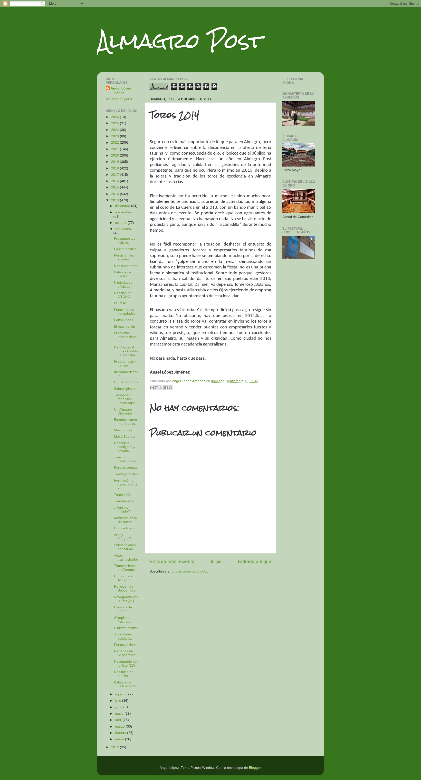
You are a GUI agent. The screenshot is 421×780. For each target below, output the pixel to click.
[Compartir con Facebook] (165, 387)
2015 (115, 187)
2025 (115, 123)
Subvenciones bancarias (125, 547)
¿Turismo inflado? (122, 509)
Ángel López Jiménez (121, 91)
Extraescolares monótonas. (125, 421)
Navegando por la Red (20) (126, 663)
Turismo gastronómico (126, 459)
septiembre (123, 229)
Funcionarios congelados (124, 312)
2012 (115, 747)
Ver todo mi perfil (119, 99)
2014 (115, 194)
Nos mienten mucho (124, 674)
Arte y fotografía (123, 537)
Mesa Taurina (124, 436)
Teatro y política (126, 474)
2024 (115, 130)
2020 (115, 155)
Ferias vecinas (125, 645)
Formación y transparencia (125, 484)
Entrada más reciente (172, 561)
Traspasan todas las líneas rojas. (125, 399)
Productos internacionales (125, 337)
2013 (115, 200)
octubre (121, 223)
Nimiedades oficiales (123, 284)
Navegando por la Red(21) (126, 599)
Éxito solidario (124, 528)
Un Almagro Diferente (123, 411)
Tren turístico (124, 501)
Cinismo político (126, 628)
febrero (121, 733)
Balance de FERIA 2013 (125, 684)
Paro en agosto (126, 467)
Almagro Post (179, 41)
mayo (119, 713)
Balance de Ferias (122, 274)
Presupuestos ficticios (124, 240)
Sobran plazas (125, 389)
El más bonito (124, 326)
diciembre (123, 206)
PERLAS (120, 303)
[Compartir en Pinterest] (170, 387)
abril (119, 720)
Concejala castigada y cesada (124, 447)
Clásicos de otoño (123, 609)
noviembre (123, 212)
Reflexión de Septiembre (124, 588)
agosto (120, 694)
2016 (115, 181)
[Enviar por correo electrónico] (152, 387)
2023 (115, 136)
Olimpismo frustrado (123, 619)
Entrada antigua (254, 561)
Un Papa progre (126, 382)
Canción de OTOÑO (123, 295)
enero (120, 739)
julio (118, 700)
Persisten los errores (124, 257)
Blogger (255, 768)
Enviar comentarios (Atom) (192, 571)
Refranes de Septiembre (124, 653)
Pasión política (125, 249)
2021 (115, 149)
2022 (115, 142)
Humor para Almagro (123, 578)
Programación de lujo (125, 363)
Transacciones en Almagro (125, 568)
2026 (115, 117)
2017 (115, 175)
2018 (115, 168)
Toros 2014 (123, 495)
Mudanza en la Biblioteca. (125, 520)
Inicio (216, 561)
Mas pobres (123, 430)
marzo (120, 726)
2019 (115, 162)
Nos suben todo (126, 266)
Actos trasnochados (126, 557)
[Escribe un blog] (156, 387)
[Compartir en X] (161, 387)
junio (119, 707)
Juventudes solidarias (123, 636)
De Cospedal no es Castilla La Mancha (126, 351)
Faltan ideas (123, 320)
